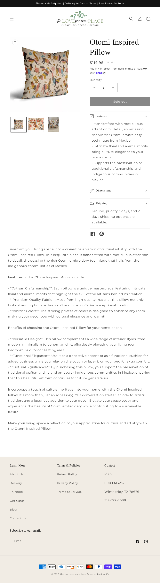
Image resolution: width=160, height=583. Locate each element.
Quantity (96, 79)
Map (108, 474)
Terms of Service (69, 492)
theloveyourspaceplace (73, 574)
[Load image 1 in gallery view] (18, 124)
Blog (13, 509)
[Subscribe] (75, 541)
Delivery (16, 483)
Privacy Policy (67, 483)
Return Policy (67, 474)
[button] (11, 18)
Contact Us (18, 518)
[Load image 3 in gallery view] (53, 124)
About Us (16, 474)
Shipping (16, 492)
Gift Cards (17, 501)
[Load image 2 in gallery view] (36, 124)
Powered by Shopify (98, 574)
